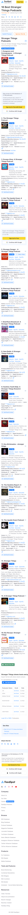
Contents (4, 14)
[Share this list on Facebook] (6, 17)
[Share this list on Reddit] (15, 17)
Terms (3, 810)
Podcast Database (6, 825)
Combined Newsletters (8, 873)
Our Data (4, 798)
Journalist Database (7, 831)
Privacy (3, 807)
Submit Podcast (7, 34)
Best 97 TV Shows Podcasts (11, 733)
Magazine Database (7, 828)
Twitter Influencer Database (9, 843)
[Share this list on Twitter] (9, 17)
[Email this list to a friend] (18, 17)
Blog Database (5, 822)
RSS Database (5, 819)
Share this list (6, 741)
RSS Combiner (5, 879)
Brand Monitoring (6, 870)
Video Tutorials (5, 893)
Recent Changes (6, 899)
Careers (7, 801)
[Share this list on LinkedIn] (12, 17)
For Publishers (5, 855)
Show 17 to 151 (9, 664)
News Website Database (8, 837)
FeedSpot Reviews (6, 804)
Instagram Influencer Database (10, 840)
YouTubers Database (7, 834)
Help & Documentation (8, 896)
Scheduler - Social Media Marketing (11, 885)
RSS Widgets (5, 876)
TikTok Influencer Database (9, 846)
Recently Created (6, 902)
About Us (4, 795)
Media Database (6, 861)
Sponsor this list (20, 34)
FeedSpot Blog (5, 905)
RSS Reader (4, 858)
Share (2, 17)
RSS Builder (4, 882)
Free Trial (20, 2)
